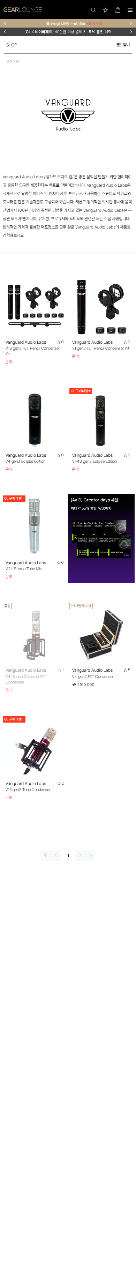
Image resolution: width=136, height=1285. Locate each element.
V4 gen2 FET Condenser (93, 676)
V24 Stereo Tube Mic (24, 568)
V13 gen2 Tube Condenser (28, 789)
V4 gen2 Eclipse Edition (25, 461)
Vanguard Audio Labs (26, 342)
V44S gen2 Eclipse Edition (94, 461)
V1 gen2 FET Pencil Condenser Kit (100, 348)
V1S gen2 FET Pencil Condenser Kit (33, 351)
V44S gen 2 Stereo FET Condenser (26, 679)
